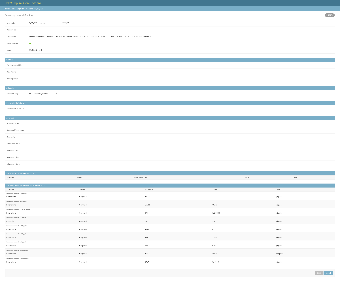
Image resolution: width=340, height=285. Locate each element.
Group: (9, 50)
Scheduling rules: (13, 123)
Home (7, 9)
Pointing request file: (14, 65)
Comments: (11, 137)
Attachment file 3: (13, 157)
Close (319, 273)
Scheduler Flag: (12, 94)
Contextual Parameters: (15, 130)
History (329, 15)
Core (13, 9)
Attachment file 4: (13, 164)
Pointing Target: (12, 79)
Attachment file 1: (13, 144)
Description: (11, 30)
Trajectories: (11, 37)
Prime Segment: (13, 43)
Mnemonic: (11, 23)
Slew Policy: (11, 72)
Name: (42, 23)
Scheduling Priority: (41, 94)
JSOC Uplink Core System (23, 3)
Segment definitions (25, 9)
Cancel (328, 273)
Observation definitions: (15, 108)
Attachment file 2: (13, 150)
